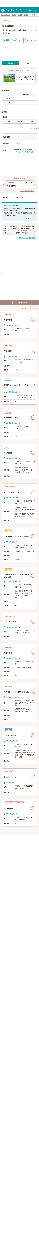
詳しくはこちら (28, 218)
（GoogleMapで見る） (23, 152)
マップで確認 (33, 30)
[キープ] (33, 320)
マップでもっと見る (27, 191)
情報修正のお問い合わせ (27, 238)
